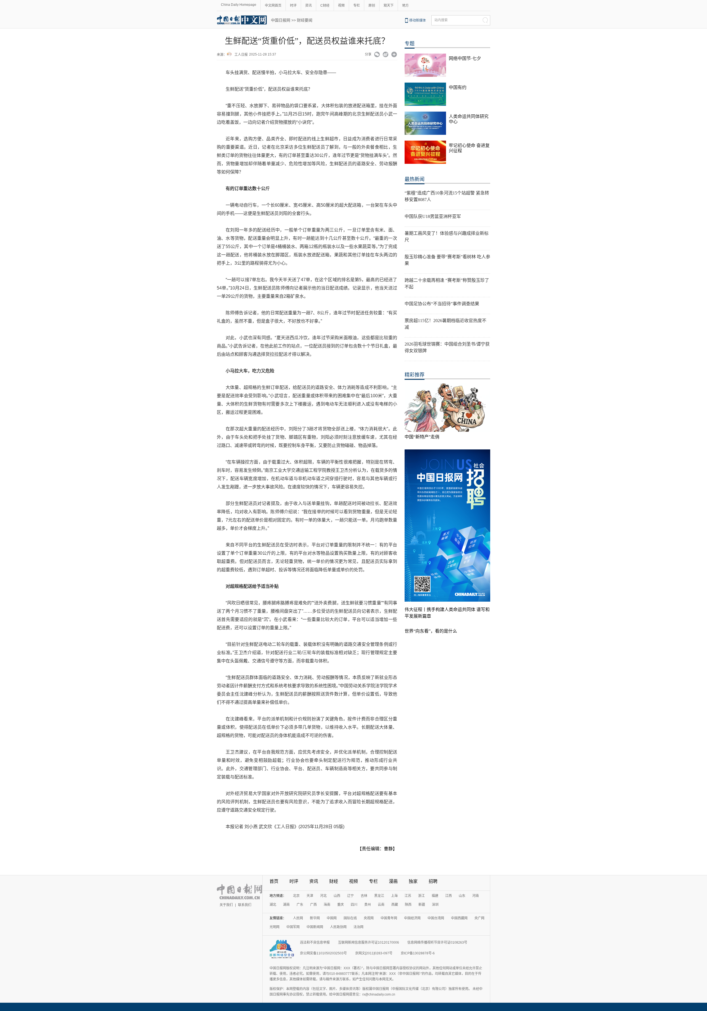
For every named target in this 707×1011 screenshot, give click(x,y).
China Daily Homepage (238, 5)
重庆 (340, 905)
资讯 (308, 5)
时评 (293, 5)
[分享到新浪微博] (386, 55)
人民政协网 (338, 927)
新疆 (421, 905)
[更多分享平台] (394, 55)
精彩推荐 (414, 375)
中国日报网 (280, 20)
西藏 (394, 905)
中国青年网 (389, 918)
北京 (296, 896)
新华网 (315, 918)
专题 (410, 43)
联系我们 (244, 905)
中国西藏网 (459, 918)
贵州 (367, 905)
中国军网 (293, 927)
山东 (462, 896)
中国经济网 (412, 918)
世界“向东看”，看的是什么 (431, 631)
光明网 (274, 927)
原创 (371, 5)
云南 (381, 905)
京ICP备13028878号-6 (418, 953)
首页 (274, 881)
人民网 (298, 918)
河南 (475, 896)
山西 (337, 896)
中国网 (332, 918)
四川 (354, 905)
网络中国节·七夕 (465, 58)
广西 (313, 905)
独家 (413, 881)
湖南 (286, 905)
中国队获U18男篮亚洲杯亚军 (433, 216)
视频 (341, 5)
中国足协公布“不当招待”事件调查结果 (442, 303)
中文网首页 (273, 5)
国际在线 (350, 918)
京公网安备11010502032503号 (323, 953)
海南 (327, 905)
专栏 (356, 5)
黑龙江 (379, 896)
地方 (405, 5)
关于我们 (226, 905)
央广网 (479, 918)
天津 (310, 896)
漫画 (393, 881)
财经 (333, 881)
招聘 (433, 881)
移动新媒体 (417, 20)
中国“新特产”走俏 (422, 437)
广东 (300, 905)
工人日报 (241, 55)
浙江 (421, 896)
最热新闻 (414, 179)
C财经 (324, 5)
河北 (323, 896)
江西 (448, 896)
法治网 (358, 927)
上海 (394, 896)
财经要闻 (304, 20)
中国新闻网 (315, 927)
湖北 (273, 905)
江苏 (408, 896)
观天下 (389, 5)
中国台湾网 (436, 918)
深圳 (435, 905)
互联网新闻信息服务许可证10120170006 (368, 942)
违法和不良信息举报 (315, 942)
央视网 (369, 918)
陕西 (408, 905)
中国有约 (457, 87)
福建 (435, 896)
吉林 (364, 896)
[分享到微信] (377, 55)
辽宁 (350, 896)
